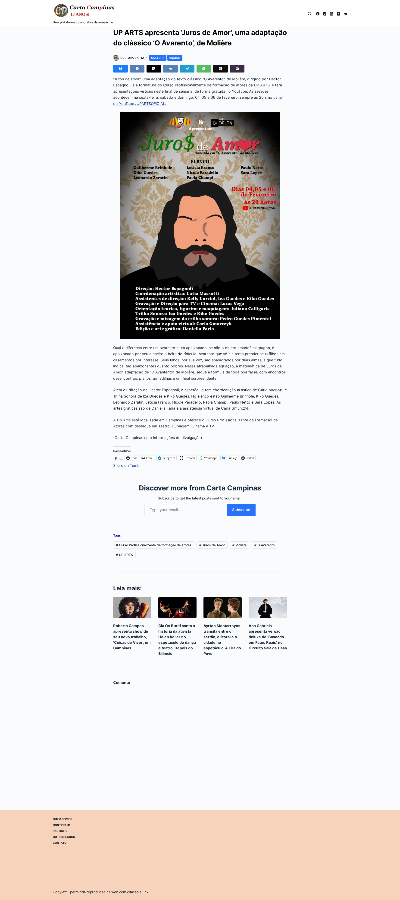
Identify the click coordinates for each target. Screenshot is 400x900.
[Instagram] (324, 14)
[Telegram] (187, 69)
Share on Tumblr (127, 465)
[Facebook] (317, 14)
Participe (60, 831)
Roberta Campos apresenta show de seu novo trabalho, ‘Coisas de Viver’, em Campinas (132, 636)
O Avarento (264, 545)
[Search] (309, 14)
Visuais (175, 58)
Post (119, 458)
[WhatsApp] (204, 69)
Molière (239, 545)
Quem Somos (62, 819)
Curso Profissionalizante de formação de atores (153, 545)
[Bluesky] (120, 69)
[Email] (237, 69)
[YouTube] (338, 14)
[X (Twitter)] (154, 69)
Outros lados (64, 836)
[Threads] (331, 14)
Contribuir (61, 825)
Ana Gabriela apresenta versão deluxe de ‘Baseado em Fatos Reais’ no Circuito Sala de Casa (268, 636)
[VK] (345, 14)
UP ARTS (124, 555)
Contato (59, 842)
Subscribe (241, 509)
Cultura (158, 58)
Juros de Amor (212, 545)
